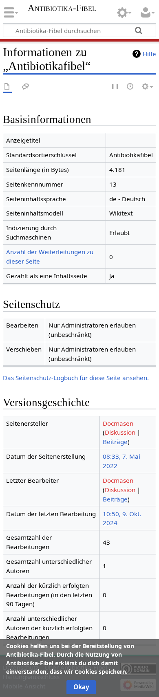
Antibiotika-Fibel (62, 8)
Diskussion (120, 432)
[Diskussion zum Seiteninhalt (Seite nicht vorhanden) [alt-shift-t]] (25, 87)
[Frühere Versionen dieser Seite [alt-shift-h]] (130, 87)
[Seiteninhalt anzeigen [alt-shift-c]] (7, 87)
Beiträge (115, 442)
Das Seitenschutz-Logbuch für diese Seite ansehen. (76, 378)
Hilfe (149, 54)
